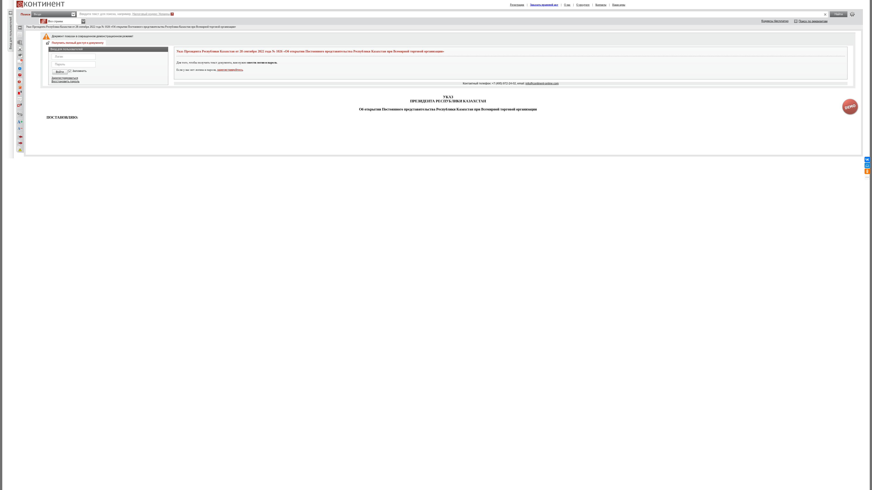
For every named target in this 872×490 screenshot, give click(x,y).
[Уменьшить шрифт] (20, 128)
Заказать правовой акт (544, 4)
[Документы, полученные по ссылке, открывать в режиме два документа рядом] (20, 34)
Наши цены (618, 4)
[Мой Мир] (867, 165)
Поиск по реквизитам (813, 21)
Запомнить (79, 71)
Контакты (600, 4)
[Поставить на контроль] (20, 80)
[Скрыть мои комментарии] (20, 100)
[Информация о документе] (20, 68)
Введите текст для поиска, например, (124, 14)
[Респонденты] (20, 142)
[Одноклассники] (867, 171)
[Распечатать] (20, 49)
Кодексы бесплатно (774, 21)
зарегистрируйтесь (230, 69)
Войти (60, 72)
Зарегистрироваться (65, 78)
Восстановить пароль (65, 81)
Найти (839, 14)
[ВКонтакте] (867, 159)
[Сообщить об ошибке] (20, 149)
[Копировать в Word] (20, 55)
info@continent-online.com (542, 83)
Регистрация (517, 4)
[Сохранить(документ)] (20, 42)
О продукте (583, 4)
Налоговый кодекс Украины (151, 14)
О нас (567, 4)
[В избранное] (20, 87)
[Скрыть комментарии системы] (20, 61)
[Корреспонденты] (20, 136)
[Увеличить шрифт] (20, 122)
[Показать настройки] (852, 14)
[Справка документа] (20, 74)
